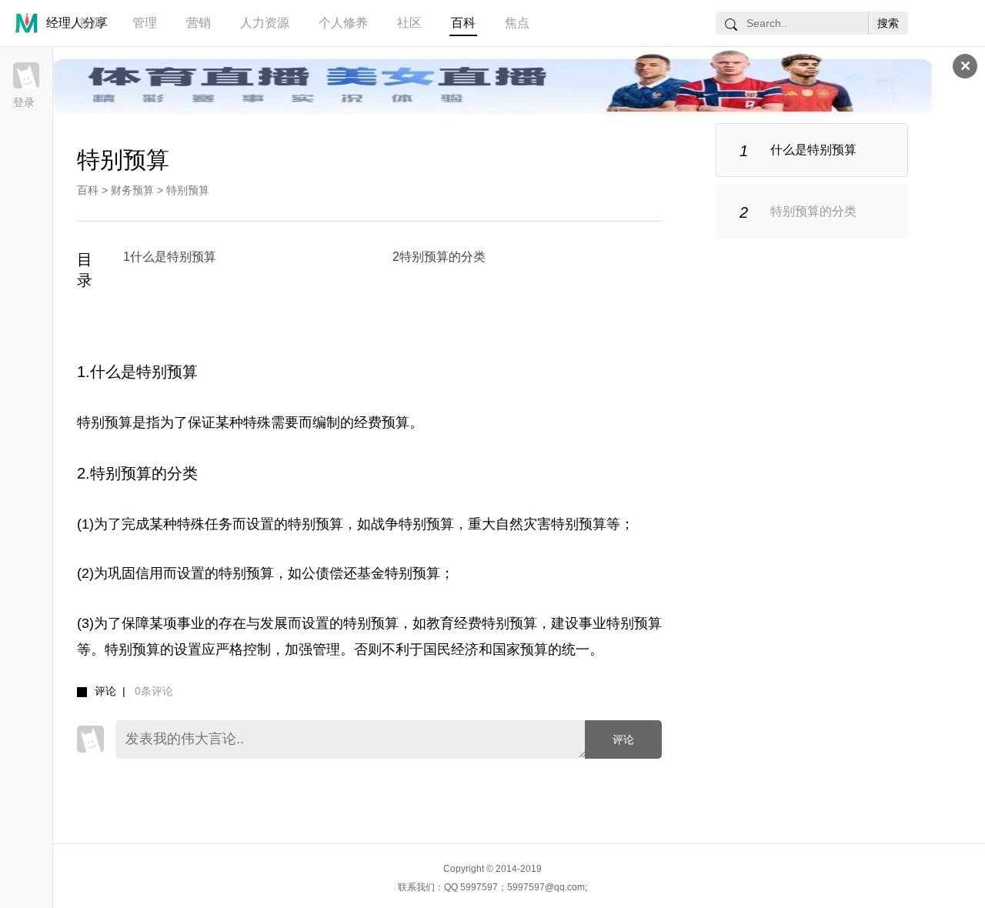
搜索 (888, 23)
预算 (395, 422)
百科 (463, 22)
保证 (201, 422)
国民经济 (451, 649)
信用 (149, 573)
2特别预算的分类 (439, 256)
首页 (90, 22)
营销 (198, 22)
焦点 (517, 22)
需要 (285, 422)
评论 (623, 739)
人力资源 (264, 22)
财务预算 (132, 190)
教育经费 (454, 623)
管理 (144, 22)
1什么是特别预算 (169, 256)
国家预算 (520, 649)
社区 (409, 22)
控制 (257, 649)
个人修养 (343, 22)
